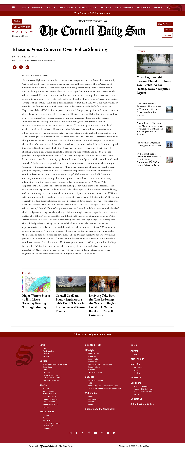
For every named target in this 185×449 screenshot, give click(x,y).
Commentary (47, 429)
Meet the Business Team (143, 392)
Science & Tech (93, 345)
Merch (136, 370)
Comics (91, 396)
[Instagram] (26, 31)
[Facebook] (13, 31)
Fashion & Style (94, 367)
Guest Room (47, 367)
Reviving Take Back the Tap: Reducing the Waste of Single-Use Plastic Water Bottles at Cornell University (102, 305)
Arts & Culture (47, 411)
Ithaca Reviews (94, 354)
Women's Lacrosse (50, 404)
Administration (48, 351)
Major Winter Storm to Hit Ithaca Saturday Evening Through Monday (36, 301)
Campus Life (93, 359)
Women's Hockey (49, 394)
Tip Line (17, 21)
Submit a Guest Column (143, 404)
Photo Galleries (94, 399)
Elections (46, 356)
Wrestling (46, 407)
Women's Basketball (50, 399)
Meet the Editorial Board (143, 389)
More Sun (135, 364)
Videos (91, 404)
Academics (92, 362)
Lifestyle (89, 350)
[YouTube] (31, 31)
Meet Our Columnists (51, 380)
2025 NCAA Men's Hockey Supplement (103, 386)
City (44, 348)
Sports (43, 385)
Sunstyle (137, 373)
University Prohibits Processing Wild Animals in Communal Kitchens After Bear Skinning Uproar (149, 109)
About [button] (157, 7)
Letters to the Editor (50, 375)
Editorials (46, 372)
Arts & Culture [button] (66, 7)
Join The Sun (137, 359)
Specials (89, 377)
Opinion (43, 361)
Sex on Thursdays (95, 372)
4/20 (90, 383)
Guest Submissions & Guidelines (55, 364)
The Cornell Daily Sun (26, 56)
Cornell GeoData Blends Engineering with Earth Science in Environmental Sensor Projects (70, 303)
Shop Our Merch (164, 24)
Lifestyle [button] (105, 7)
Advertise (167, 35)
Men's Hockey (48, 391)
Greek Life (92, 356)
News (42, 345)
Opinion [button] (36, 7)
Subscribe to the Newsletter (100, 409)
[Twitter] (17, 31)
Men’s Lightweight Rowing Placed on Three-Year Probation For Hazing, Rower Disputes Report (154, 85)
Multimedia (91, 393)
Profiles (46, 415)
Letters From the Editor (51, 378)
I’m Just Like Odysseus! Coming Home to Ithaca (149, 144)
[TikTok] (22, 31)
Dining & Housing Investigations (100, 364)
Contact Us (136, 399)
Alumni (134, 351)
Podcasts (91, 402)
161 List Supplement (95, 380)
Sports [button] (49, 7)
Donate (168, 30)
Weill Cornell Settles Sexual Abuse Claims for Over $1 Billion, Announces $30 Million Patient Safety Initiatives (148, 159)
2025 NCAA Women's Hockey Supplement (104, 388)
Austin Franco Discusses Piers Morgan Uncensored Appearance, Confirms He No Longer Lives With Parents (150, 128)
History (136, 394)
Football (46, 388)
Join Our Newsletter (22, 27)
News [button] (24, 7)
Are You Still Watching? (51, 423)
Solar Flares (47, 420)
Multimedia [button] (143, 7)
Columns (46, 370)
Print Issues (138, 368)
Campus (46, 354)
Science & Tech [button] (87, 7)
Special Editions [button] (123, 7)
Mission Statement (141, 386)
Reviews (46, 418)
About (134, 345)
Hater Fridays (48, 426)
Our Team (136, 383)
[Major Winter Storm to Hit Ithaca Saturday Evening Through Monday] (37, 284)
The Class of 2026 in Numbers (92, 13)
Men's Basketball (49, 396)
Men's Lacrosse (49, 402)
